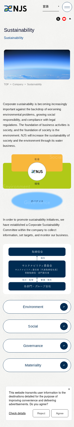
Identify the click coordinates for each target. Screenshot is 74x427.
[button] (50, 7)
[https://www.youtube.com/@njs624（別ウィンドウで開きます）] (64, 19)
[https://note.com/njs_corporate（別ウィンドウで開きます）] (70, 19)
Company (18, 84)
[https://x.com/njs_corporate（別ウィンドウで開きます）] (58, 19)
